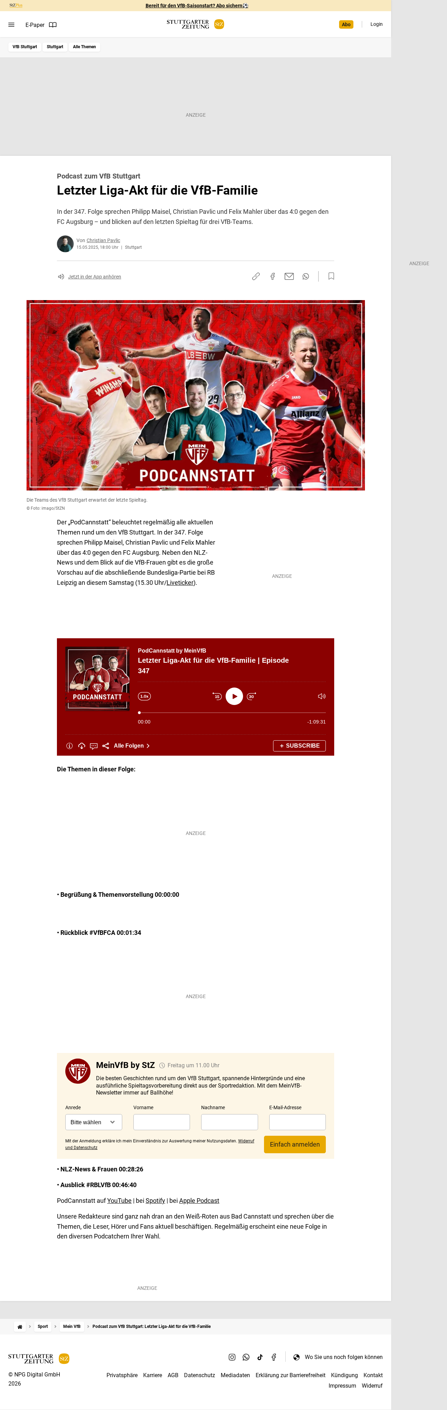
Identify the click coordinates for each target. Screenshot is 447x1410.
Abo (346, 24)
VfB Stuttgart (25, 46)
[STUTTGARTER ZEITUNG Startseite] (195, 24)
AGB (173, 1375)
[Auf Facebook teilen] (273, 276)
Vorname (143, 1107)
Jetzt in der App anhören (94, 276)
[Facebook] (274, 1356)
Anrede (73, 1107)
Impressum (342, 1385)
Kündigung (344, 1375)
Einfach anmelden (295, 1144)
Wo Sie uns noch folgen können (344, 1357)
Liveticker (180, 582)
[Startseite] (20, 1327)
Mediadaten (235, 1375)
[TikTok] (260, 1356)
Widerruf (372, 1385)
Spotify (155, 1200)
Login (377, 24)
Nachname (213, 1107)
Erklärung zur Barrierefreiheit (290, 1375)
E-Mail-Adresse (285, 1107)
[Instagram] (232, 1356)
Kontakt (373, 1375)
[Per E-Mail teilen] (289, 276)
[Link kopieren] (256, 276)
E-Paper (34, 25)
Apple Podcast (199, 1200)
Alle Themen (84, 46)
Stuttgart (55, 46)
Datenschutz (199, 1375)
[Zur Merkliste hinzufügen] (329, 276)
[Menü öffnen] (11, 25)
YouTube (119, 1200)
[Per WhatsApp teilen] (306, 276)
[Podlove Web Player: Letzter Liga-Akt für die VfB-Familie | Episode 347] (195, 697)
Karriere (152, 1375)
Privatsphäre (122, 1375)
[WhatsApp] (246, 1356)
